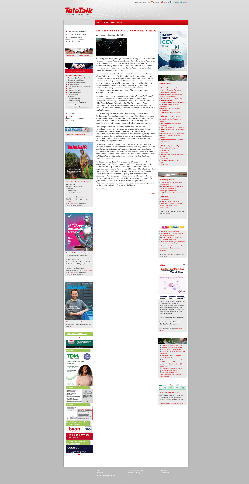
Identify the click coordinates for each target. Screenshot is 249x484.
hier (72, 203)
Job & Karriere (116, 22)
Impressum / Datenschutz (106, 475)
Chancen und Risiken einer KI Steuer (173, 360)
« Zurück (151, 193)
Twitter (184, 2)
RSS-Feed (156, 2)
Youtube (166, 2)
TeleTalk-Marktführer (135, 470)
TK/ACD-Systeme (73, 84)
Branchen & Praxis (75, 38)
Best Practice (84, 55)
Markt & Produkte (75, 41)
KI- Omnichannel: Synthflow (170, 231)
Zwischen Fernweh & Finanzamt (171, 345)
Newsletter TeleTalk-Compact (76, 134)
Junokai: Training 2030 (168, 239)
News (106, 22)
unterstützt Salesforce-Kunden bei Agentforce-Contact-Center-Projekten (170, 90)
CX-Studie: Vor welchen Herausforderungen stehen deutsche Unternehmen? (171, 374)
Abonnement (164, 473)
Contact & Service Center (78, 34)
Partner (71, 117)
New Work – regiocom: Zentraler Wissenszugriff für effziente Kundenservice (171, 205)
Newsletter (142, 2)
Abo (148, 2)
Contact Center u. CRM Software (78, 103)
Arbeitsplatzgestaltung (75, 92)
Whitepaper (70, 55)
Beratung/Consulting (74, 90)
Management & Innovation (78, 31)
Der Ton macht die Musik (172, 133)
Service (71, 120)
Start (98, 22)
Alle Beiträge (164, 144)
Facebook (175, 2)
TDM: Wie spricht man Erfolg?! (171, 201)
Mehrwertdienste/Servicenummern (79, 107)
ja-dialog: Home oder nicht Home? (172, 186)
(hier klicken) (88, 270)
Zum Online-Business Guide (77, 71)
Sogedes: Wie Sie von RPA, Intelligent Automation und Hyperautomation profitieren (172, 248)
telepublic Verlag (134, 473)
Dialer (70, 88)
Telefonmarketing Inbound (76, 80)
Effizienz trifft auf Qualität (171, 117)
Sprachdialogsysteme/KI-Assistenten (79, 86)
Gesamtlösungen (73, 94)
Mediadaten (164, 470)
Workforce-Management (75, 105)
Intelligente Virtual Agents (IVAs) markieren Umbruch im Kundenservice (170, 148)
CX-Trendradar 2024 (168, 362)
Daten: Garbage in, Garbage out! (171, 237)
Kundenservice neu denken (172, 127)
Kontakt (100, 473)
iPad (136, 2)
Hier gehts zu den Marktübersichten (172, 403)
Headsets (71, 96)
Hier (69, 324)
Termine (72, 113)
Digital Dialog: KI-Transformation (171, 349)
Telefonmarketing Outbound (76, 82)
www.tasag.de (101, 189)
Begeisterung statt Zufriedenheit (171, 347)
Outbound (69, 348)
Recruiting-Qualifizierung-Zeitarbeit (79, 78)
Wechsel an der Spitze (172, 98)
